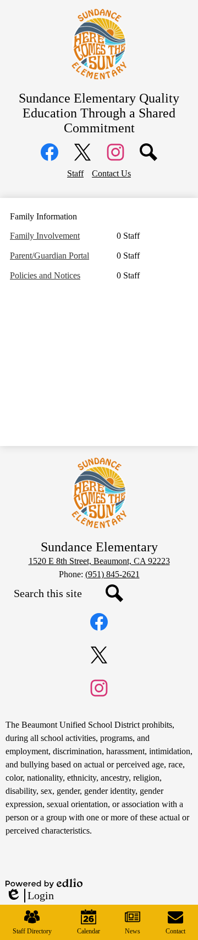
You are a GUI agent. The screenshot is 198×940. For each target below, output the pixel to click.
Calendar (88, 931)
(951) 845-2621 (112, 574)
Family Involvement (45, 235)
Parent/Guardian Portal (49, 255)
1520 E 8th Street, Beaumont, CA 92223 (99, 561)
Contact (175, 931)
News (132, 931)
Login (30, 896)
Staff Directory (32, 931)
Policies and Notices (45, 275)
